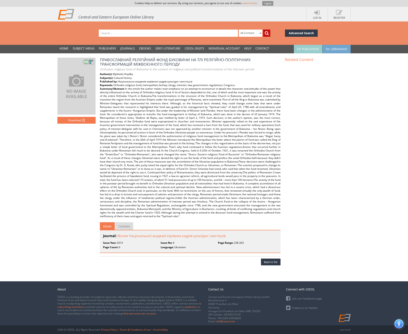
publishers (191, 307)
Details (107, 226)
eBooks (145, 48)
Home (64, 48)
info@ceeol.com (225, 321)
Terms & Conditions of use (135, 329)
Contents (124, 226)
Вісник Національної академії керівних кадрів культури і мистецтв (172, 236)
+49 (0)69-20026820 (229, 318)
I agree (267, 3)
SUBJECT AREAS (84, 48)
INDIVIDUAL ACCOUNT (224, 48)
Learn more (250, 3)
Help (247, 48)
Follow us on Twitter (305, 308)
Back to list (271, 262)
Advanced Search (301, 33)
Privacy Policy (109, 329)
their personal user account (139, 313)
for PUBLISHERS (308, 49)
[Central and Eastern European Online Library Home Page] (106, 14)
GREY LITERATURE (167, 48)
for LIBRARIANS (336, 49)
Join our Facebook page (307, 298)
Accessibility (160, 329)
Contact (262, 48)
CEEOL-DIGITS (194, 48)
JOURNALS (127, 48)
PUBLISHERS (107, 48)
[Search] (266, 33)
